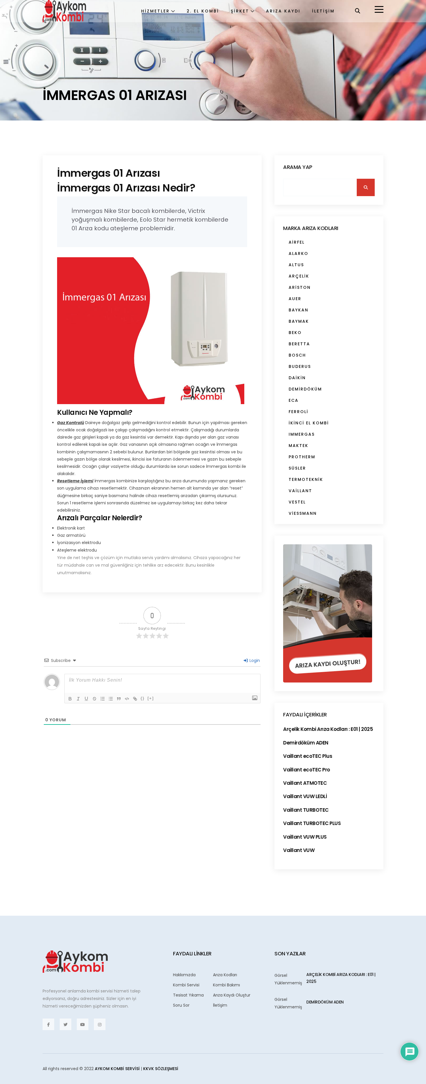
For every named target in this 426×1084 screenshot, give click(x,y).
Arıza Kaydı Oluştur (231, 995)
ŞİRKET (240, 11)
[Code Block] (127, 698)
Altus (296, 265)
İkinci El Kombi (309, 423)
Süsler (297, 468)
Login (254, 660)
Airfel (297, 242)
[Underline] (86, 698)
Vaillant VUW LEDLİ (305, 796)
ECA (293, 400)
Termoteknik (306, 479)
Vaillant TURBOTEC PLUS (312, 823)
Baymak (299, 321)
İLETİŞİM (323, 11)
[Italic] (78, 698)
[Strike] (94, 698)
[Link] (135, 698)
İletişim (220, 1005)
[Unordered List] (111, 698)
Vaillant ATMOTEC (305, 783)
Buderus (300, 366)
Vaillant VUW (298, 850)
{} (143, 698)
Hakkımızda (184, 975)
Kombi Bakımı (226, 985)
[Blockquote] (119, 698)
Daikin (297, 378)
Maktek (298, 445)
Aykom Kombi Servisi (117, 1069)
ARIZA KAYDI (283, 11)
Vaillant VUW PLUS (305, 836)
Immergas (302, 434)
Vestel (297, 502)
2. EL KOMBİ (203, 11)
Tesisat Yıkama (188, 995)
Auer (295, 299)
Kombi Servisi (186, 985)
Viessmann (303, 513)
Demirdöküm (305, 389)
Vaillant (300, 491)
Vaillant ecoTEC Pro (306, 769)
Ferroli (298, 412)
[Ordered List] (103, 698)
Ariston (300, 287)
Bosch (297, 355)
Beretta (299, 344)
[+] (151, 698)
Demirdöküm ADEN (305, 742)
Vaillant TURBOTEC (306, 809)
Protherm (302, 457)
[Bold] (70, 698)
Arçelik (299, 276)
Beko (295, 332)
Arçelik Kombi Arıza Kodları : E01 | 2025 (328, 729)
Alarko (298, 253)
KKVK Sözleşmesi (160, 1069)
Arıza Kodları (225, 975)
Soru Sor (181, 1005)
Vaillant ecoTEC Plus (307, 756)
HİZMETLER (155, 11)
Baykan (298, 310)
